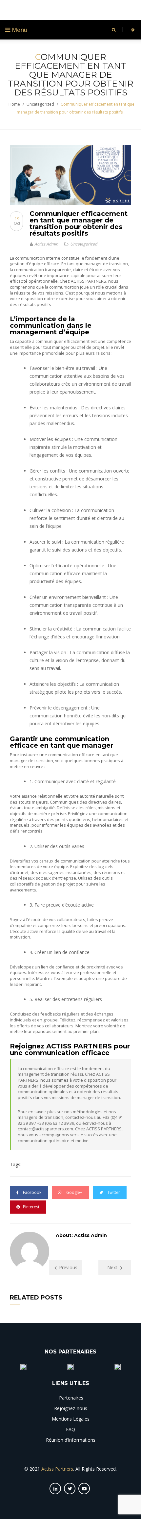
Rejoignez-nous (70, 1408)
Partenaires (70, 1398)
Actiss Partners (57, 1469)
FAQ (70, 1429)
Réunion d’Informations (70, 1440)
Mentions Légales (71, 1419)
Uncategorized (40, 104)
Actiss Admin (46, 244)
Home (14, 104)
